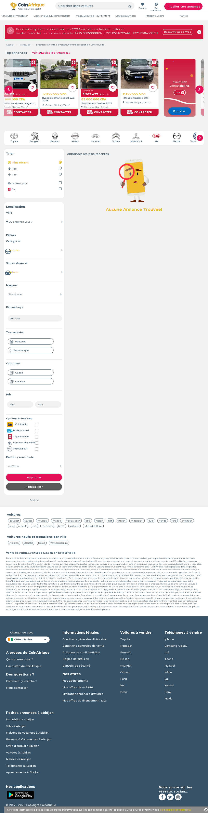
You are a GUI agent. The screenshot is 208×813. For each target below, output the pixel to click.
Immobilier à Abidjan (20, 719)
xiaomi (169, 685)
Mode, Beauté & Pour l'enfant (93, 15)
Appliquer (34, 477)
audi (151, 520)
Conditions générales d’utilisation (85, 639)
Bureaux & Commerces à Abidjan (28, 739)
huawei (170, 665)
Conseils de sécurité (76, 665)
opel (88, 520)
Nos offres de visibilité (78, 687)
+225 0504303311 (145, 33)
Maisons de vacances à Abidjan (27, 732)
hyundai (42, 520)
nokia (168, 698)
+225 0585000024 (88, 33)
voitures (74, 525)
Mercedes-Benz (93, 525)
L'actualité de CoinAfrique (23, 666)
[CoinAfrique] (27, 6)
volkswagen (73, 520)
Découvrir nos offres (177, 31)
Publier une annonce (184, 6)
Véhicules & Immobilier (14, 15)
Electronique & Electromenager (52, 15)
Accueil (10, 44)
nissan (99, 520)
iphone (169, 639)
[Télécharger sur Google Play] (20, 794)
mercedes (47, 525)
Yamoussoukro (59, 542)
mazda (57, 520)
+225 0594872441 (117, 33)
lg (166, 678)
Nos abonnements (75, 680)
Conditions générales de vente (83, 645)
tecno (169, 658)
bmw (61, 525)
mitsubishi (137, 520)
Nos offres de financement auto (85, 700)
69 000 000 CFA (93, 99)
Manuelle (20, 341)
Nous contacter (17, 687)
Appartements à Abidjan (23, 772)
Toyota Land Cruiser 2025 (96, 103)
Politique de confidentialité (81, 652)
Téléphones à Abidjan (21, 765)
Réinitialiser (34, 486)
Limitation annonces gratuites (83, 693)
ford (174, 520)
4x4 (34, 525)
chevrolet (187, 520)
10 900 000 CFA (54, 93)
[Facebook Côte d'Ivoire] (162, 797)
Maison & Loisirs (155, 15)
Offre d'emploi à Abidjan (22, 745)
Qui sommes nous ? (19, 659)
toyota (28, 520)
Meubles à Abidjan (18, 759)
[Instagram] (178, 797)
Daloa (41, 542)
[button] (199, 90)
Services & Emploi (125, 15)
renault (22, 525)
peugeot (14, 520)
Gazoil (19, 372)
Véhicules (25, 44)
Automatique (21, 350)
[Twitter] (170, 797)
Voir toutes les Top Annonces (52, 52)
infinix (168, 672)
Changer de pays (21, 632)
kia (11, 525)
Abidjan (14, 542)
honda (162, 520)
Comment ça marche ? (21, 681)
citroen (121, 520)
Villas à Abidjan (16, 726)
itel (167, 652)
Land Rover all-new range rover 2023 (19, 103)
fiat (110, 520)
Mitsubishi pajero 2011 (135, 98)
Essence (20, 381)
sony (168, 692)
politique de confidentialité (175, 809)
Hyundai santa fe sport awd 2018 (58, 99)
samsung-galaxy (176, 645)
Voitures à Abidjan (18, 752)
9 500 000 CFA (134, 93)
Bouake (28, 542)
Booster (179, 111)
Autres (184, 15)
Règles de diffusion (76, 658)
